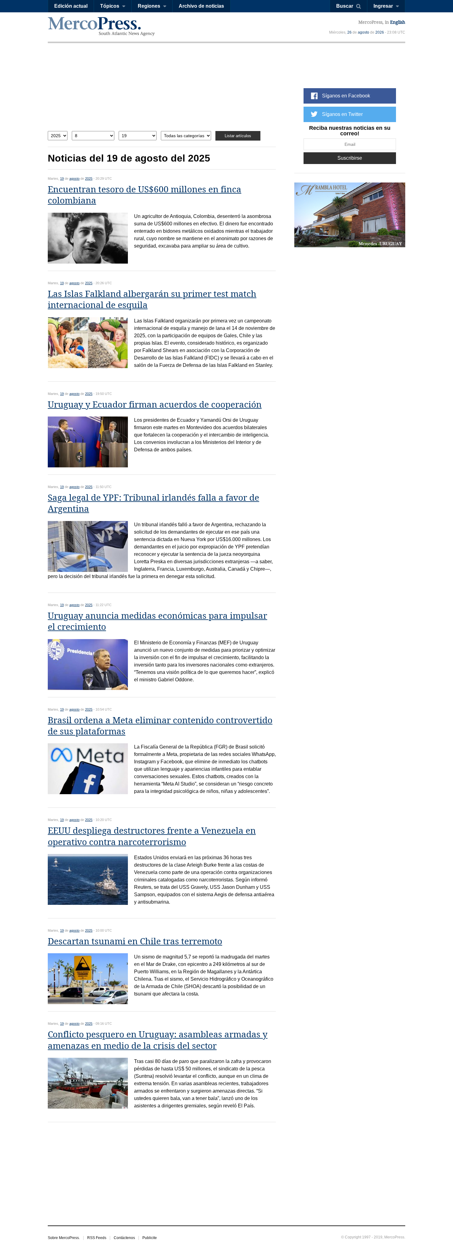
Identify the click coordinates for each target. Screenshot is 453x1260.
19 (62, 178)
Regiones (149, 6)
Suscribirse (349, 158)
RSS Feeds (96, 1238)
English (397, 22)
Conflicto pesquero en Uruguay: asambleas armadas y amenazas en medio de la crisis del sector (157, 1040)
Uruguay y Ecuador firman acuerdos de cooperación (155, 404)
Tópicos (109, 6)
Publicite (149, 1238)
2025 (88, 178)
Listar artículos (238, 135)
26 (349, 32)
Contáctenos (124, 1238)
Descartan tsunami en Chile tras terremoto (135, 941)
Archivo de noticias (201, 6)
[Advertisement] (162, 91)
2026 (379, 32)
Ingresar (383, 6)
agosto (363, 32)
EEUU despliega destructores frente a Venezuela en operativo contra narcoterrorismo (152, 836)
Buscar (344, 6)
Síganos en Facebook (346, 95)
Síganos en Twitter (342, 114)
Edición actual (71, 6)
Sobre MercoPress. (64, 1238)
